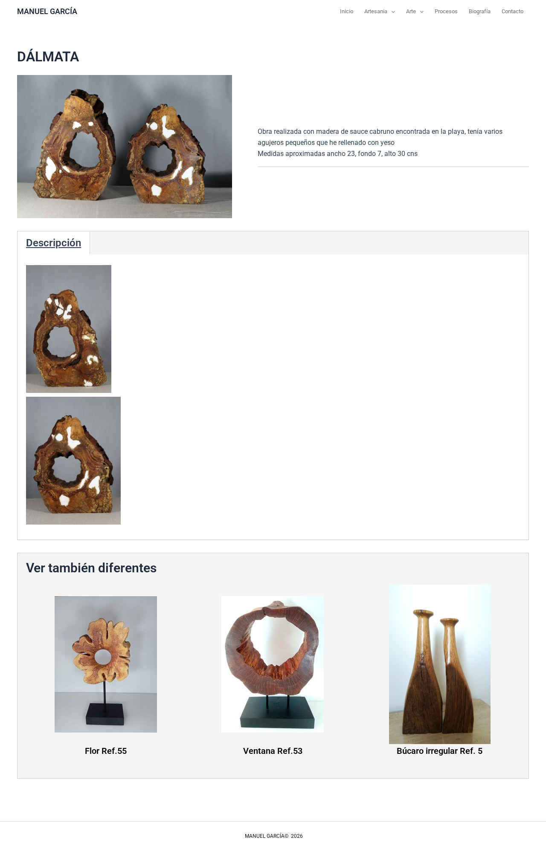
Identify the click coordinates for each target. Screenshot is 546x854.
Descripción (53, 243)
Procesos (446, 11)
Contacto (512, 11)
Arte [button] (411, 11)
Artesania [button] (375, 11)
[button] (391, 11)
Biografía (480, 11)
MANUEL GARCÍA (47, 11)
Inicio (346, 11)
